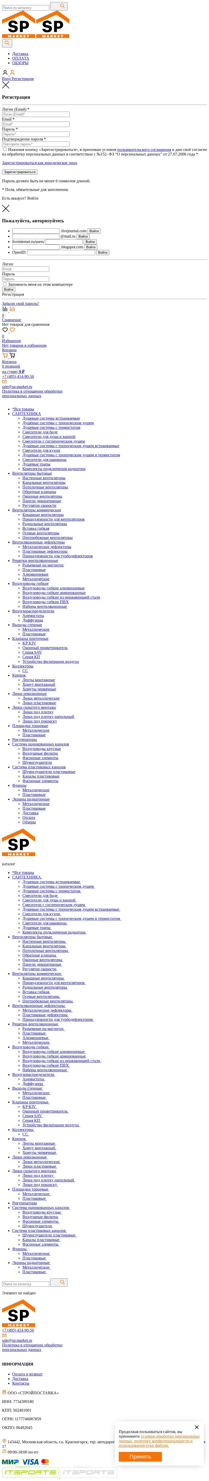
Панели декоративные (42, 964)
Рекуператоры (24, 1203)
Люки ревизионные (30, 1157)
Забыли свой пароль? (20, 303)
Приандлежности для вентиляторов (54, 983)
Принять (140, 1456)
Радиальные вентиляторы (45, 987)
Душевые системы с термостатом (51, 891)
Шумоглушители (37, 1226)
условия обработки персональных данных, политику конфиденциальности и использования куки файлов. (159, 1441)
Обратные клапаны (39, 955)
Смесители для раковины (45, 923)
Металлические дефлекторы (47, 1010)
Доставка (20, 53)
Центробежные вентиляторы (48, 1001)
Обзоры (29, 822)
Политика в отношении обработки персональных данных (32, 393)
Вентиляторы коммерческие (37, 973)
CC (25, 1134)
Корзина (9, 350)
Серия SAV (32, 1116)
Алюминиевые (35, 1038)
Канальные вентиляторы (44, 946)
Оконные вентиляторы (42, 960)
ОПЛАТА (20, 58)
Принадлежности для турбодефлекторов (58, 1019)
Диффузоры (33, 1083)
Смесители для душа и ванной (49, 900)
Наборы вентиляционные (45, 1070)
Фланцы (20, 1249)
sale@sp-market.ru (17, 386)
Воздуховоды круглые (42, 1212)
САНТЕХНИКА (27, 877)
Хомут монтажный (39, 1148)
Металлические (36, 1042)
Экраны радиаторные (31, 1262)
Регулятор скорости (39, 969)
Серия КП (31, 1120)
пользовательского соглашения (144, 149)
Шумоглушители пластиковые (49, 1235)
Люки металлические (41, 1162)
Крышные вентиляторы (43, 978)
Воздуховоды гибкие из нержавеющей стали (61, 1061)
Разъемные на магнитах (43, 1028)
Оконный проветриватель (45, 1111)
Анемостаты (33, 1079)
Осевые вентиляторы (41, 996)
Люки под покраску (40, 1184)
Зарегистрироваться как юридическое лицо (39, 163)
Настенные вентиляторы (44, 941)
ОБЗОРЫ (20, 63)
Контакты (20, 1383)
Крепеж (19, 1139)
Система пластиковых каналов (39, 1230)
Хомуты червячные (39, 1152)
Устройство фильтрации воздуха (51, 1125)
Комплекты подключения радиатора (54, 932)
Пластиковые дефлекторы (45, 1015)
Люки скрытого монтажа (34, 1171)
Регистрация (23, 78)
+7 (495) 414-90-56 (18, 376)
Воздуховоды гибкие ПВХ (46, 1065)
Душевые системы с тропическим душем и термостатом (71, 918)
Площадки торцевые (30, 1189)
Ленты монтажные (39, 1143)
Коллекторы (23, 1129)
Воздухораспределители (33, 1074)
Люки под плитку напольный (48, 1180)
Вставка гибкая (36, 992)
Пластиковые (34, 1033)
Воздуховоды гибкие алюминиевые (54, 1051)
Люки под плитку (38, 1175)
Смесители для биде (40, 895)
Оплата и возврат (27, 1374)
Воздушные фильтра (40, 1217)
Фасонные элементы (40, 1221)
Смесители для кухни (41, 914)
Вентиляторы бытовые (32, 937)
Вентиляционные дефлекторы (39, 1005)
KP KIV (29, 1106)
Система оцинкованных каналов (41, 1207)
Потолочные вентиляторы (45, 950)
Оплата (28, 817)
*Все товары (23, 872)
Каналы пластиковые (41, 1240)
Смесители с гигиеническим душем (54, 905)
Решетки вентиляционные (35, 1024)
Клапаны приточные (30, 1102)
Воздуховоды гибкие (31, 1047)
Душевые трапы (36, 927)
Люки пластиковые (39, 1166)
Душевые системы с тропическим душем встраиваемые (71, 909)
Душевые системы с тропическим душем (58, 886)
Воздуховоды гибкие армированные (54, 1056)
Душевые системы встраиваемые (51, 882)
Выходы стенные (27, 1088)
